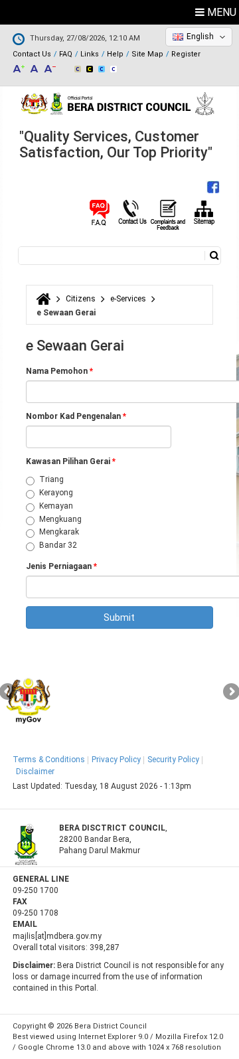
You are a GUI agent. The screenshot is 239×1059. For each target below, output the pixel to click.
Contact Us (32, 54)
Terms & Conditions (49, 759)
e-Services (128, 298)
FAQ (65, 54)
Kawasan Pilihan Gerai (71, 461)
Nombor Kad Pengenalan (76, 416)
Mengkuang (60, 519)
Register (185, 54)
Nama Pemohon (59, 371)
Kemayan (56, 506)
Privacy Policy (116, 759)
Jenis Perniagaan (61, 566)
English (200, 36)
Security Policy (173, 759)
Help (115, 54)
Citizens (81, 298)
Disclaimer (35, 771)
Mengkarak (59, 531)
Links (89, 54)
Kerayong (56, 492)
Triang (51, 479)
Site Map (147, 54)
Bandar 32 (58, 545)
